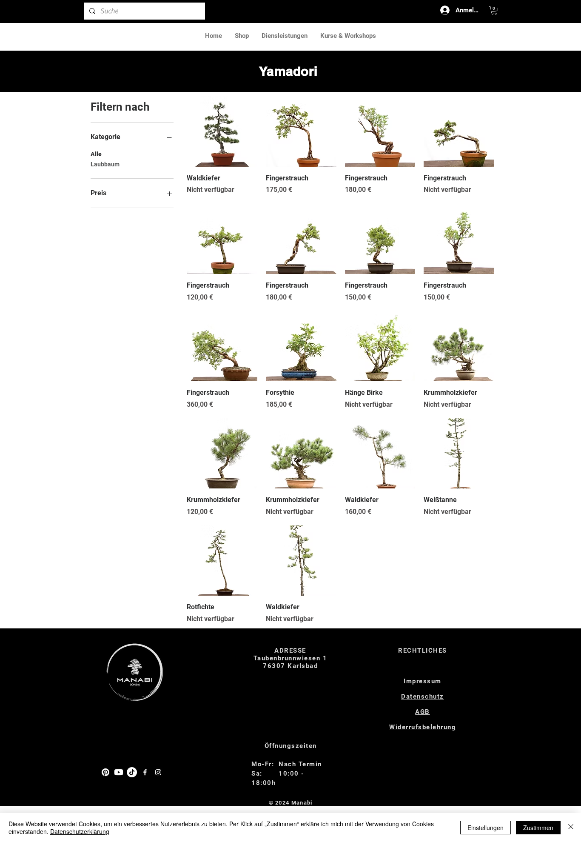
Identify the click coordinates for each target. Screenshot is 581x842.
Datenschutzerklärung (79, 831)
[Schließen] (571, 827)
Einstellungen (485, 827)
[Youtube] (119, 772)
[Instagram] (158, 772)
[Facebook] (145, 772)
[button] (494, 10)
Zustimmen (538, 827)
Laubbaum (105, 164)
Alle (96, 154)
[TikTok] (132, 772)
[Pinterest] (105, 772)
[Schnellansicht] (222, 131)
